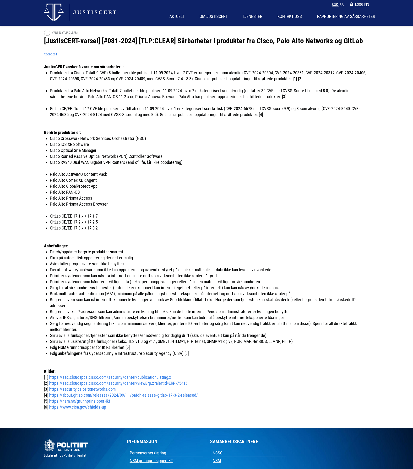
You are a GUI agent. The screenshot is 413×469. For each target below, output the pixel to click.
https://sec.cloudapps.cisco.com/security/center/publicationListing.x (110, 377)
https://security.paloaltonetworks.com (82, 389)
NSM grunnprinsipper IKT (151, 460)
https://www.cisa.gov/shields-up (77, 407)
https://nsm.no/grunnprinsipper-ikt (79, 401)
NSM (217, 460)
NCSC (218, 452)
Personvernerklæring (148, 452)
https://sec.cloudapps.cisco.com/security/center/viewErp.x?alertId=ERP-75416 (118, 383)
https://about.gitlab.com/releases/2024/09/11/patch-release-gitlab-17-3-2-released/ (123, 395)
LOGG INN (362, 4)
